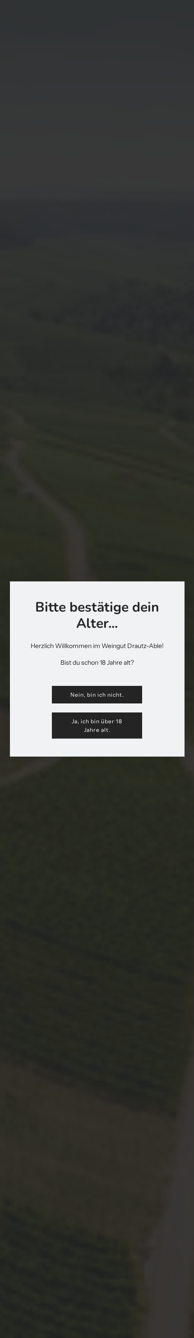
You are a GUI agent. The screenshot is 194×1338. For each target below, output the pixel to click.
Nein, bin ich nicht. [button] (97, 694)
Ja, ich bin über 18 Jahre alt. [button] (97, 725)
